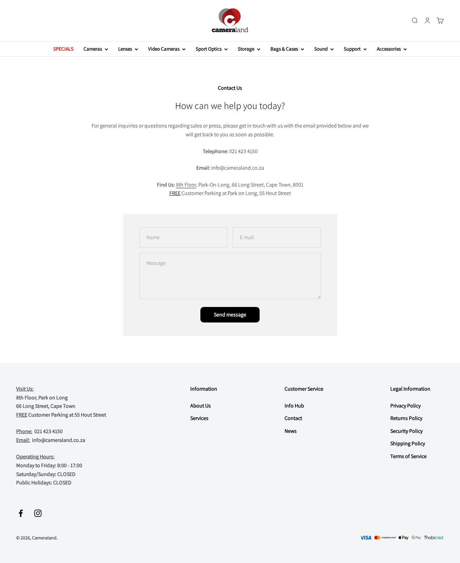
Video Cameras (163, 49)
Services (199, 418)
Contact (293, 418)
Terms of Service (408, 456)
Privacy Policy (405, 405)
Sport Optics (209, 49)
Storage (246, 49)
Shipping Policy (407, 443)
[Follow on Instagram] (37, 513)
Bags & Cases (284, 49)
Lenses (125, 49)
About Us (200, 405)
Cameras (93, 49)
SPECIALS (63, 49)
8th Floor (186, 184)
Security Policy (406, 430)
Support (352, 49)
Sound (321, 49)
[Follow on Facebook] (20, 513)
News (291, 430)
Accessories (389, 49)
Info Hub (294, 405)
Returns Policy (406, 418)
